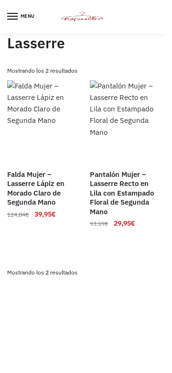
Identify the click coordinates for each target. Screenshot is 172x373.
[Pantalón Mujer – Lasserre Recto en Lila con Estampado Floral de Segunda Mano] (124, 121)
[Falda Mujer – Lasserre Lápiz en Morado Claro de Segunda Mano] (41, 121)
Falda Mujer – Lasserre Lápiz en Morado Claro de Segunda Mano (35, 188)
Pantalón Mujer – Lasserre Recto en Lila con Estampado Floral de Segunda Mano (122, 193)
